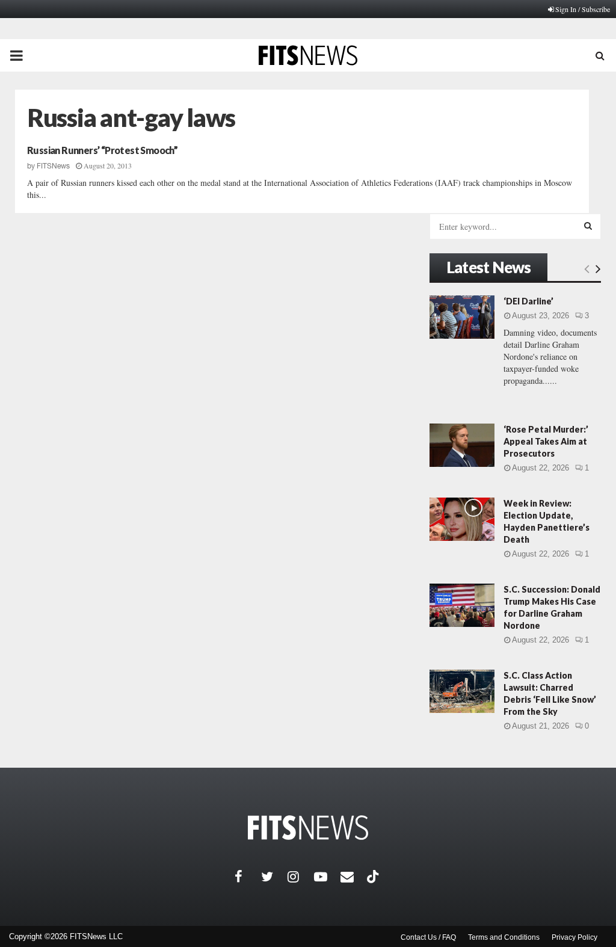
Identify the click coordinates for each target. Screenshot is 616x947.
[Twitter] (274, 876)
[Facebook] (248, 876)
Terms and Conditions (504, 937)
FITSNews (53, 166)
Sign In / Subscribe (582, 9)
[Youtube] (327, 876)
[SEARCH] (588, 226)
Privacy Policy (574, 937)
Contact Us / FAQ (428, 937)
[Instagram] (301, 876)
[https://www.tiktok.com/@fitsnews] (374, 876)
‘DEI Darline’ (528, 301)
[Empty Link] (586, 268)
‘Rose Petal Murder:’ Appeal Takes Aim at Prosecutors (546, 441)
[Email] (353, 876)
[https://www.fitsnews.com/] (308, 827)
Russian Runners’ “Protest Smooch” (102, 150)
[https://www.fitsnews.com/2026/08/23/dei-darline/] (462, 317)
